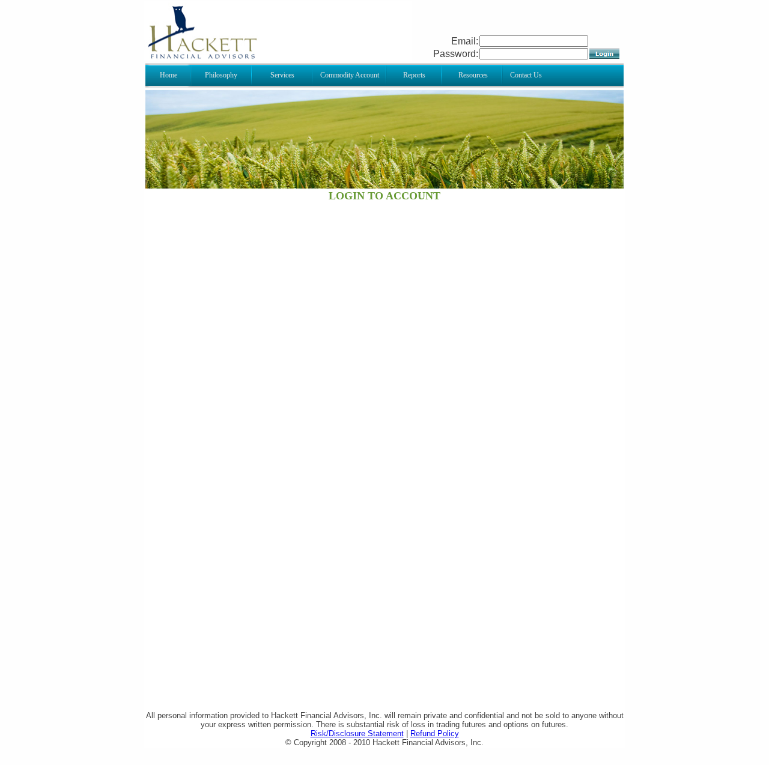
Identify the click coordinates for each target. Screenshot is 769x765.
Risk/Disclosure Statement (357, 733)
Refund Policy (434, 733)
